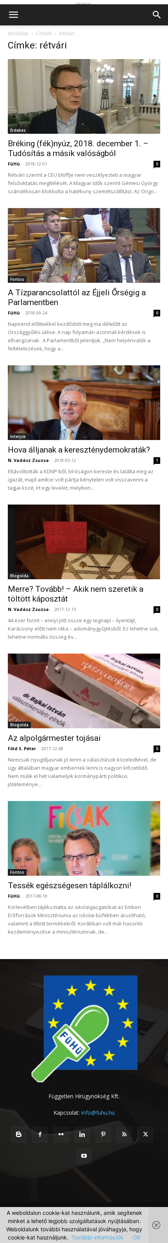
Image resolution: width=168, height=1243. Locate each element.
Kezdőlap (18, 33)
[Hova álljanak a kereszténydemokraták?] (84, 402)
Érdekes (18, 130)
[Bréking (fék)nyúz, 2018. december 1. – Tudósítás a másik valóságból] (84, 96)
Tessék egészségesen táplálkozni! (69, 885)
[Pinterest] (103, 1134)
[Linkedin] (82, 1134)
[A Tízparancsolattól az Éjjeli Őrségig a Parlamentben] (84, 245)
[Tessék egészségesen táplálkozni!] (84, 838)
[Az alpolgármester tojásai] (84, 691)
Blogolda (19, 575)
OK (137, 1237)
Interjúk (18, 436)
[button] (13, 14)
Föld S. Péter (22, 748)
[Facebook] (40, 1134)
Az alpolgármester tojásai (54, 738)
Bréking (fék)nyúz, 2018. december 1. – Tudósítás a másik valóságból (78, 148)
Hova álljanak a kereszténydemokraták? (79, 449)
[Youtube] (84, 1156)
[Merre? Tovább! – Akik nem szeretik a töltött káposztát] (84, 542)
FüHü (14, 164)
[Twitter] (145, 1134)
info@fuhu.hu (98, 1112)
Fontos (17, 279)
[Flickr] (61, 1134)
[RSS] (124, 1134)
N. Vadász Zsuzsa (28, 460)
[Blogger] (19, 1134)
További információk (97, 1237)
